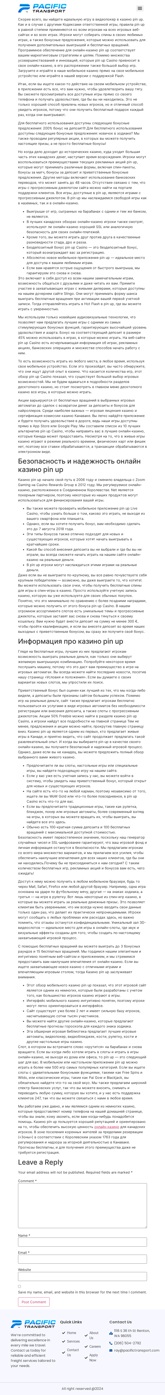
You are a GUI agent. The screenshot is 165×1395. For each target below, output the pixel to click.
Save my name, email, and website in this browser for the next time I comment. (82, 1292)
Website (24, 1269)
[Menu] (140, 8)
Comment (27, 1181)
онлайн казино (106, 1127)
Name (24, 1235)
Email (24, 1252)
